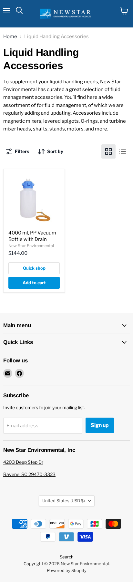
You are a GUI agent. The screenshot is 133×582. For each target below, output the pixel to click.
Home (10, 36)
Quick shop (34, 268)
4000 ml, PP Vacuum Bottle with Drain (32, 236)
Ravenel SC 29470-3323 (29, 474)
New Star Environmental (31, 245)
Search (67, 556)
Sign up (100, 425)
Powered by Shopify (67, 570)
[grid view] (108, 151)
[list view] (123, 151)
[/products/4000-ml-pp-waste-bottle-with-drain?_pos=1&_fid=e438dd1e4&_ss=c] (34, 200)
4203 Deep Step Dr (23, 462)
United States (63, 500)
